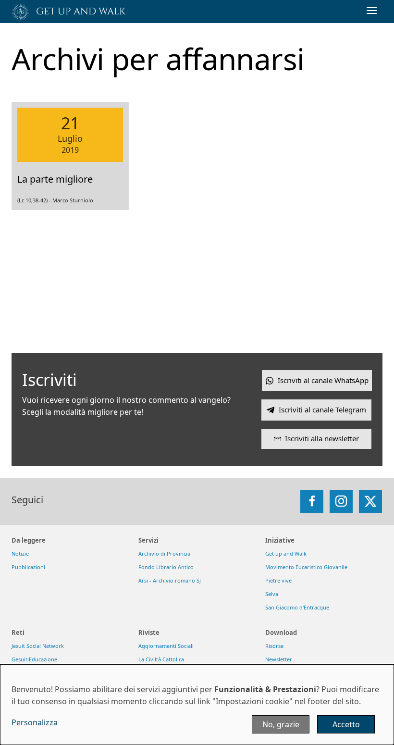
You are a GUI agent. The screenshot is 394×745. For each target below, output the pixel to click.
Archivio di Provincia (164, 553)
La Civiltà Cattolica (161, 659)
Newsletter (278, 659)
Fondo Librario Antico (166, 567)
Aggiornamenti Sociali (166, 645)
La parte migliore (55, 179)
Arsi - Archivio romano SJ (169, 580)
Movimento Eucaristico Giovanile (306, 567)
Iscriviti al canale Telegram (322, 409)
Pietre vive (278, 580)
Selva (271, 593)
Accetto (346, 724)
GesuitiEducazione (34, 659)
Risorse (274, 645)
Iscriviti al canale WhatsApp (323, 380)
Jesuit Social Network (38, 645)
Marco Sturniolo (72, 200)
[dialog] (197, 704)
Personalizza (35, 722)
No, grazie (280, 724)
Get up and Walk (286, 553)
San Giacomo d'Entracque (297, 607)
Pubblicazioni (28, 567)
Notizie (20, 553)
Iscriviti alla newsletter (322, 438)
